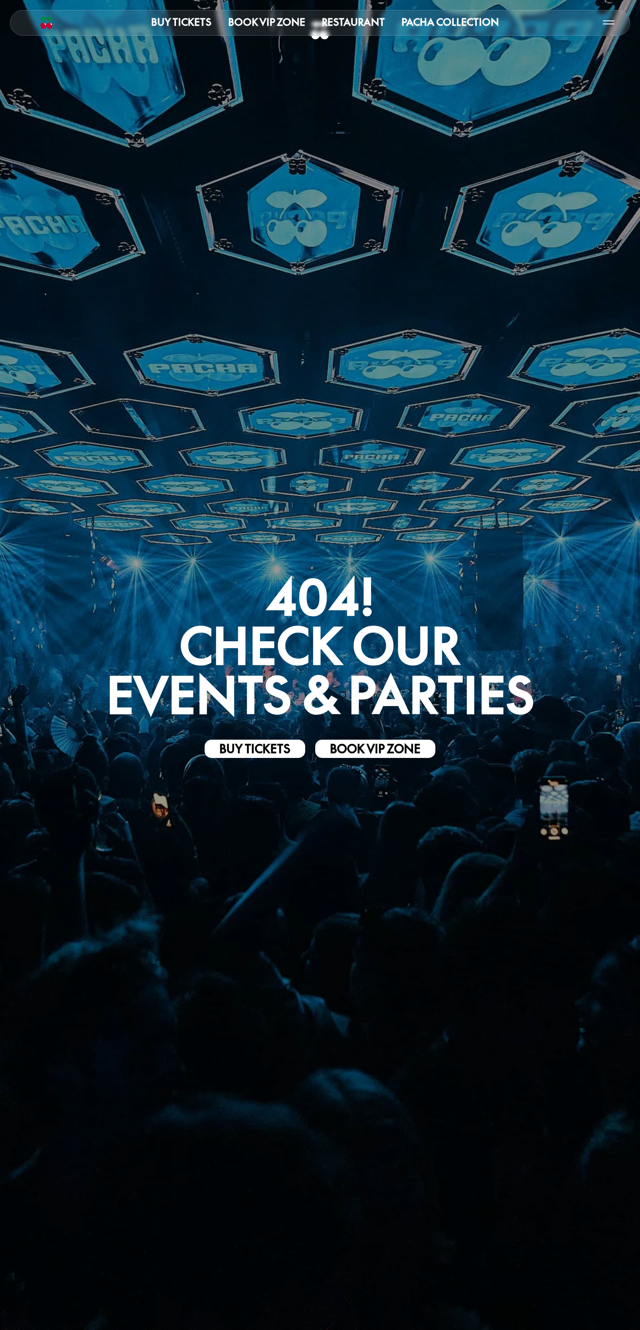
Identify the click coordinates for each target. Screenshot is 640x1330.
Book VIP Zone (266, 22)
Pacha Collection (450, 22)
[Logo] (46, 22)
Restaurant (353, 22)
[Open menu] (608, 22)
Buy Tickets (181, 22)
